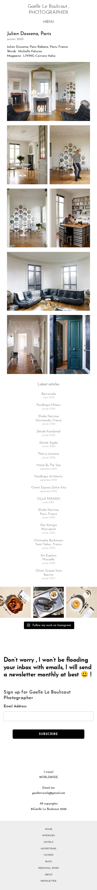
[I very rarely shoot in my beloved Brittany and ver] (48, 602)
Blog (48, 861)
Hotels (48, 842)
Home (48, 829)
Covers (48, 855)
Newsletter (48, 881)
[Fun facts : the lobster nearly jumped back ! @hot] (15, 602)
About (49, 874)
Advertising (48, 848)
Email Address (15, 706)
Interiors (48, 835)
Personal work (48, 868)
